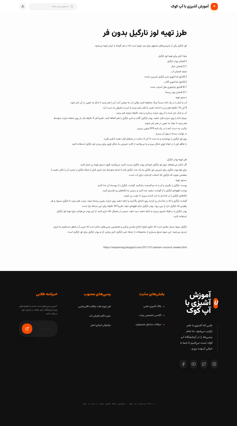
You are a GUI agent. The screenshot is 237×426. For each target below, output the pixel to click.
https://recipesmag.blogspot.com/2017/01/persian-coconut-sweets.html (145, 248)
